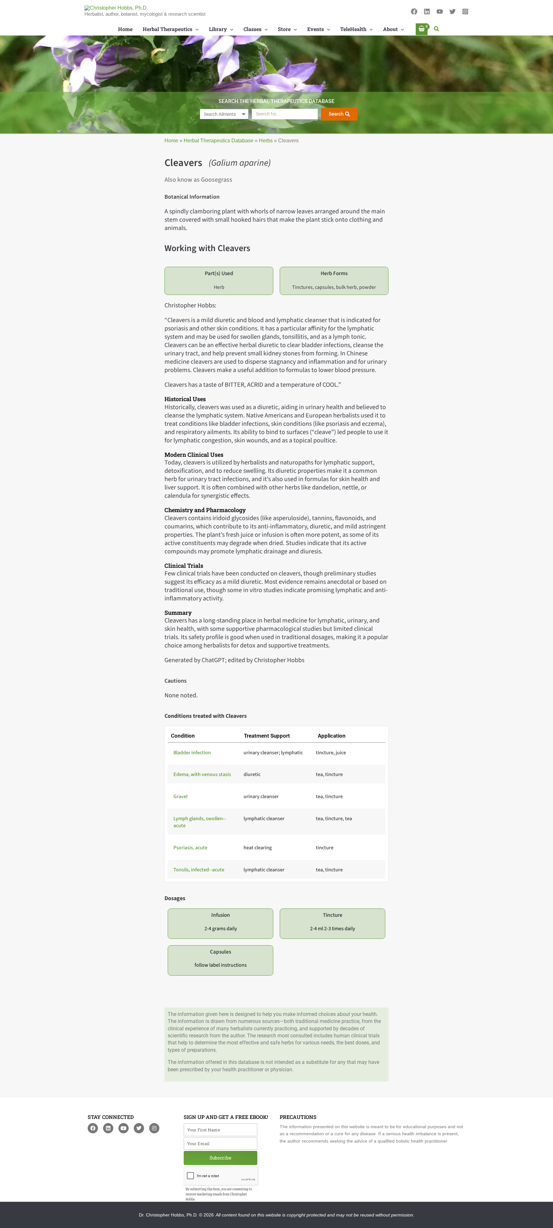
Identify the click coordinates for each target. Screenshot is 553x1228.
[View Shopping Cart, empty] (422, 29)
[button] (437, 29)
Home (171, 140)
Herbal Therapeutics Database (218, 140)
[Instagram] (465, 11)
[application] (195, 29)
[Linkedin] (427, 11)
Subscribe (220, 1158)
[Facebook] (414, 11)
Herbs (266, 140)
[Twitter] (452, 11)
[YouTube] (440, 11)
